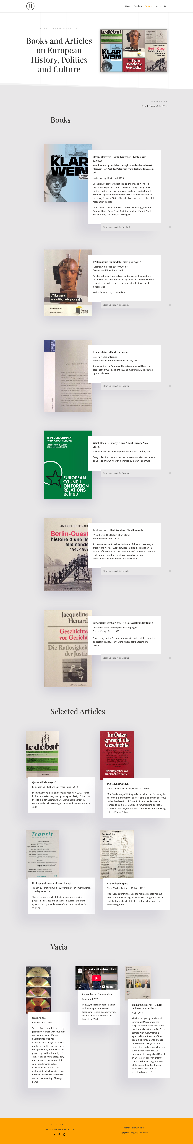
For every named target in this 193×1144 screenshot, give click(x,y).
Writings (148, 6)
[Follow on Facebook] (59, 1134)
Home (127, 6)
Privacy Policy (138, 1127)
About (158, 6)
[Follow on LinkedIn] (54, 1134)
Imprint (127, 1127)
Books (144, 106)
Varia (165, 106)
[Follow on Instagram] (64, 1134)
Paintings (138, 6)
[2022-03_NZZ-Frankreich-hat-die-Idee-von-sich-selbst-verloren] (117, 854)
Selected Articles (155, 106)
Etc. (165, 6)
